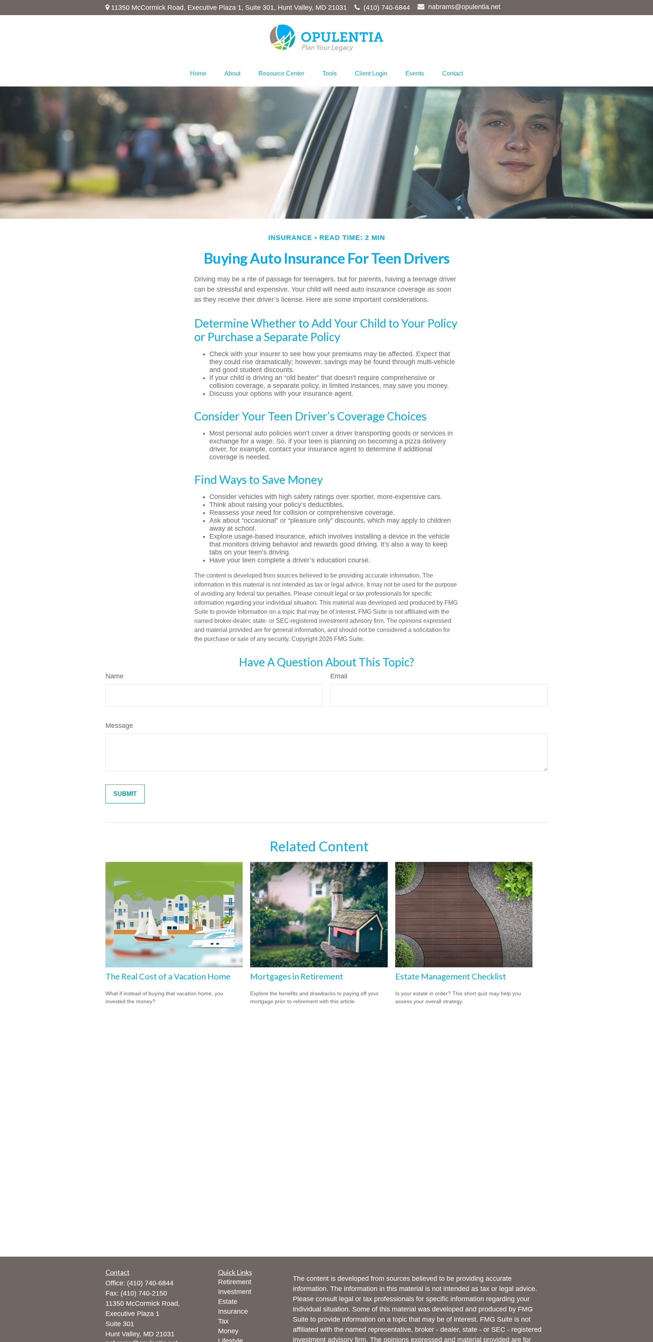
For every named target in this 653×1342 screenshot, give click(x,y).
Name (114, 676)
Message (119, 725)
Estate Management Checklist (450, 976)
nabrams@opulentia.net (464, 7)
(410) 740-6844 (387, 7)
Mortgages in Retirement (296, 976)
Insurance (233, 1311)
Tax (223, 1321)
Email (338, 676)
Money (228, 1331)
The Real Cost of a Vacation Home (168, 976)
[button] (198, 74)
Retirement (234, 1282)
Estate (227, 1301)
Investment (234, 1292)
